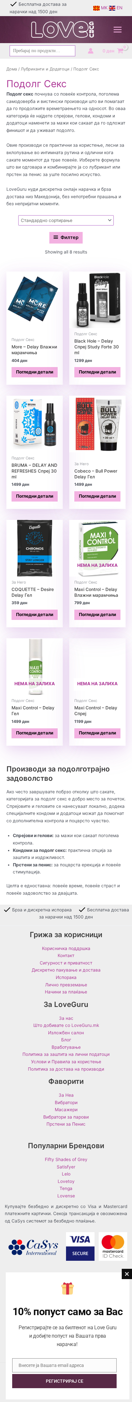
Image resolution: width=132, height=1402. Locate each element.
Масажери (66, 1109)
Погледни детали (34, 371)
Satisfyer (66, 1166)
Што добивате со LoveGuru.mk (66, 1025)
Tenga (66, 1188)
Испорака (66, 977)
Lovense (66, 1195)
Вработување (66, 1047)
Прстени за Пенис (66, 1124)
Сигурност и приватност (66, 962)
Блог (66, 1039)
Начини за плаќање (66, 991)
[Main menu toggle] (118, 30)
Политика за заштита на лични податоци (66, 1054)
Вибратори (66, 1102)
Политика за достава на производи (66, 1069)
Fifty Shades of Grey (66, 1159)
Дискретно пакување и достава (66, 970)
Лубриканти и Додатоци (45, 69)
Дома (11, 69)
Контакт (66, 955)
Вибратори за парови (66, 1117)
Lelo (66, 1173)
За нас (66, 1018)
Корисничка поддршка (66, 948)
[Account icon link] (91, 51)
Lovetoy (66, 1181)
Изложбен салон (66, 1032)
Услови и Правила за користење (66, 1061)
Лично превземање (66, 984)
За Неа (66, 1095)
